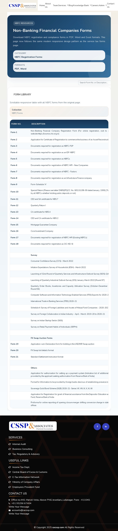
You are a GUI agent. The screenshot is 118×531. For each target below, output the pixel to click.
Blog (71, 5)
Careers (94, 5)
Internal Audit (19, 444)
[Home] (18, 5)
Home (42, 5)
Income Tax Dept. (21, 467)
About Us (48, 5)
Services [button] (62, 5)
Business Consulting (22, 449)
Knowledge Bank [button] (81, 5)
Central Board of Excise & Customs (29, 472)
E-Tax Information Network (25, 477)
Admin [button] (102, 5)
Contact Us (110, 5)
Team (55, 5)
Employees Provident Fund (26, 487)
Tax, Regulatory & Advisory (26, 454)
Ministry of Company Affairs (26, 482)
